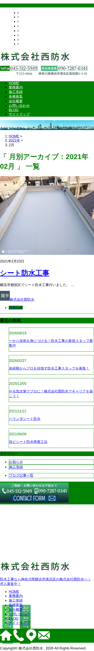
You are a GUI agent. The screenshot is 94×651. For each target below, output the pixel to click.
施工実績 (26, 21)
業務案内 (26, 17)
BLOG (23, 40)
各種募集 (26, 26)
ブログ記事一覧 (21, 475)
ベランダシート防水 (24, 419)
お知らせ (16, 307)
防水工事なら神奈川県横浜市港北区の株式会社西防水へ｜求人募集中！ (45, 581)
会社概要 (26, 31)
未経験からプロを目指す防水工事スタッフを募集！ (49, 368)
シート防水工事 (24, 273)
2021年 (14, 140)
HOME (24, 13)
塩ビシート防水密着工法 (28, 442)
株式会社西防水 (22, 299)
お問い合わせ (29, 35)
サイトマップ (29, 44)
